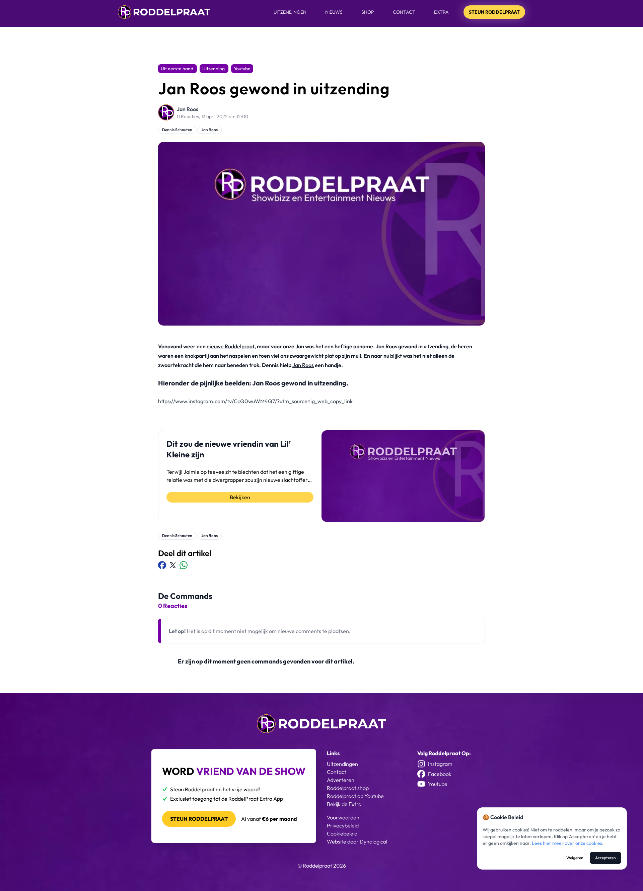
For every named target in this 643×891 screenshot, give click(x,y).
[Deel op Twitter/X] (173, 565)
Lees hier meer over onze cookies (567, 843)
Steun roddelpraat (199, 818)
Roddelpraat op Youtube (355, 796)
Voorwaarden (343, 817)
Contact (404, 12)
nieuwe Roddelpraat (231, 346)
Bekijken (240, 497)
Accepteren (605, 857)
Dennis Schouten (177, 129)
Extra (441, 12)
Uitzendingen (290, 12)
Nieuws (334, 12)
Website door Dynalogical (357, 841)
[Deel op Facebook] (162, 565)
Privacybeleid (343, 825)
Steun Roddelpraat (494, 12)
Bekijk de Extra (344, 804)
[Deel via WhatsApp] (184, 565)
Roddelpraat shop (348, 788)
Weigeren (574, 857)
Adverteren (340, 780)
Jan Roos (187, 109)
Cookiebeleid (342, 833)
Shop (367, 12)
